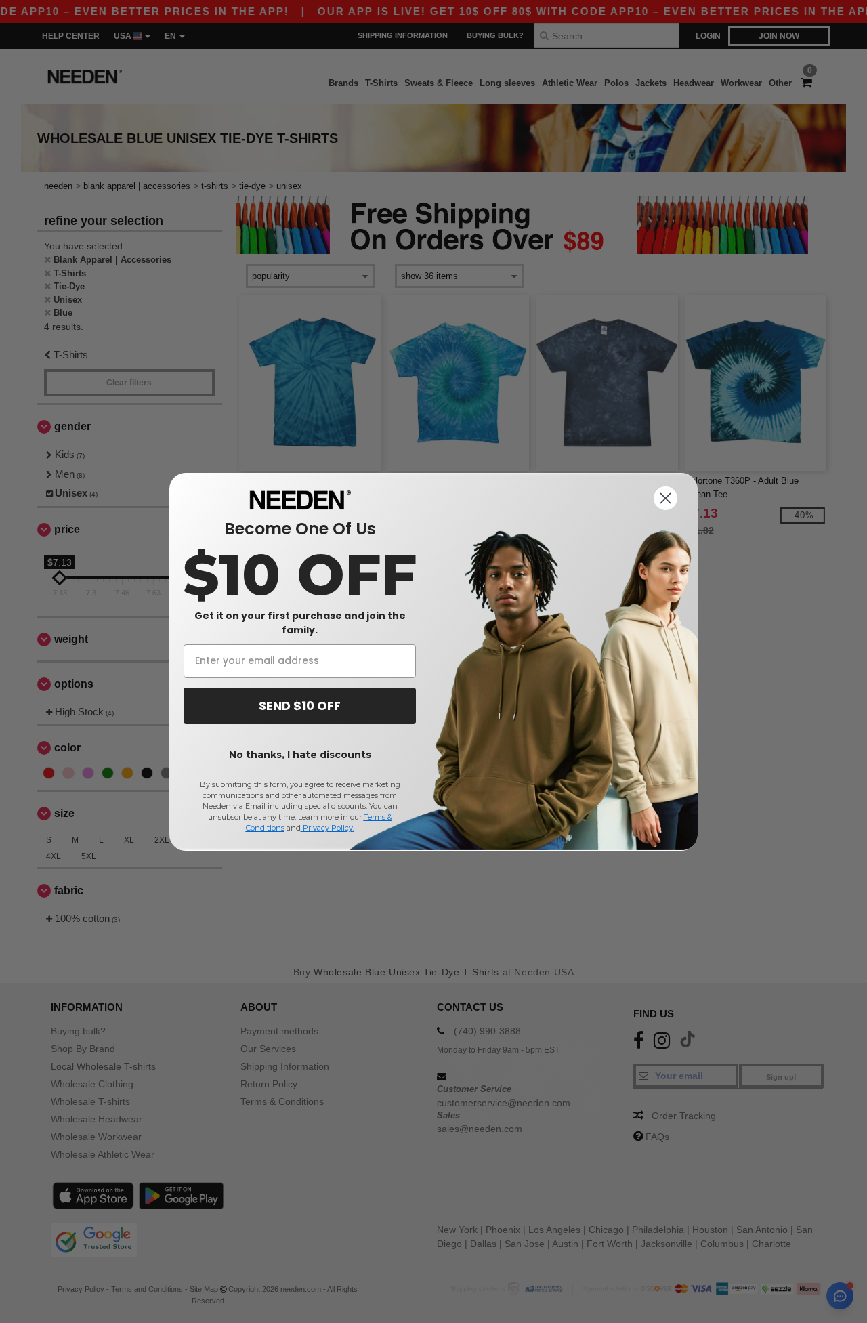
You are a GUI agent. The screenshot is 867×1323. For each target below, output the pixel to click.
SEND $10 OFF (300, 705)
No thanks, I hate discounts (300, 755)
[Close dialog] (665, 498)
